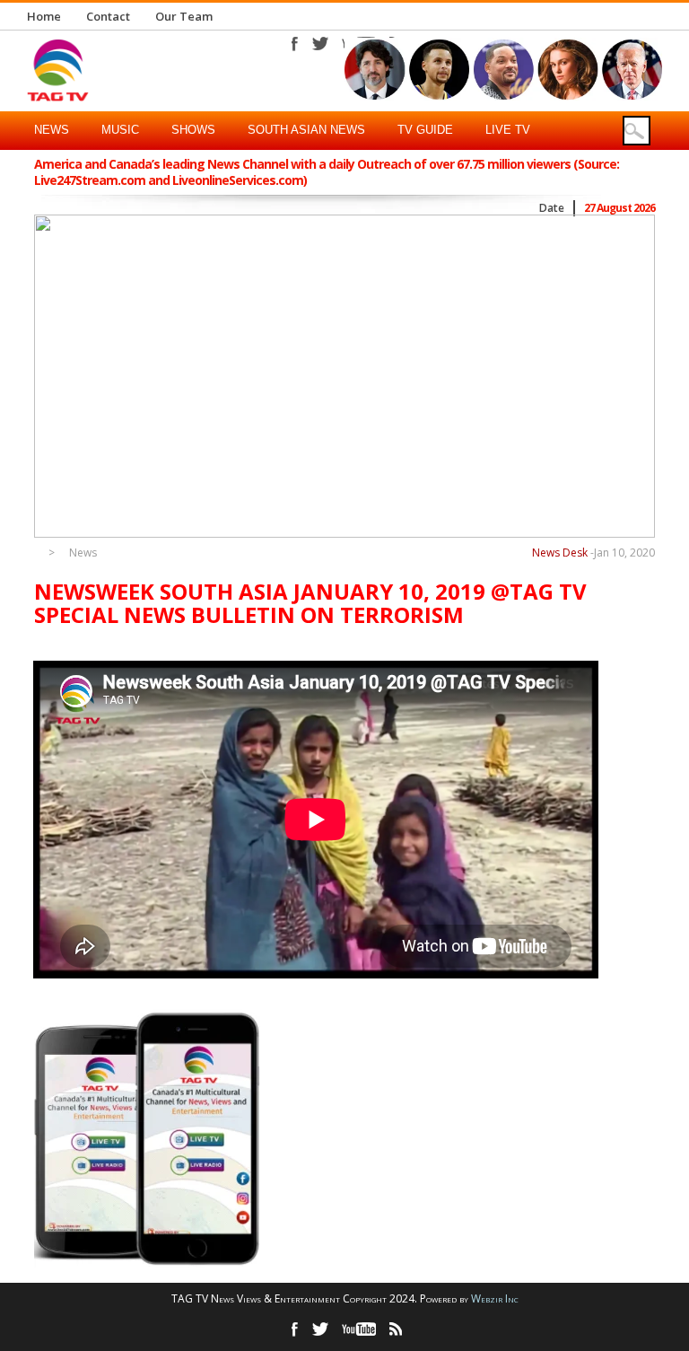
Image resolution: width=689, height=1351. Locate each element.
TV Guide (425, 129)
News (51, 129)
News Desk (560, 552)
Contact (108, 16)
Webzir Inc (495, 1298)
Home (44, 16)
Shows (193, 129)
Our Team (184, 16)
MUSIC (120, 129)
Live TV (507, 129)
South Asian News (306, 129)
